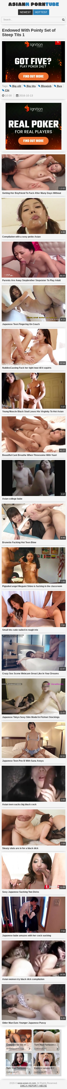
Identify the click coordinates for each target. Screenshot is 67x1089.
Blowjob (46, 85)
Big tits (31, 85)
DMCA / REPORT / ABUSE (33, 1086)
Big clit (16, 85)
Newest (25, 12)
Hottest (41, 12)
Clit (6, 90)
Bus (59, 85)
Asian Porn (33, 4)
